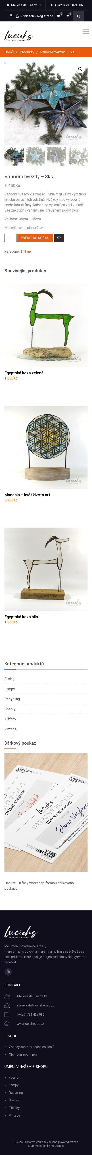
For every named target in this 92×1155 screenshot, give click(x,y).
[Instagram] (8, 972)
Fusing (9, 679)
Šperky (9, 709)
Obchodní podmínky (23, 1054)
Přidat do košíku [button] (26, 390)
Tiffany (25, 251)
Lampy (9, 689)
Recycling (12, 699)
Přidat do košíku (35, 238)
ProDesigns (57, 1145)
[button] (80, 69)
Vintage (10, 729)
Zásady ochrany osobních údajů (31, 1047)
